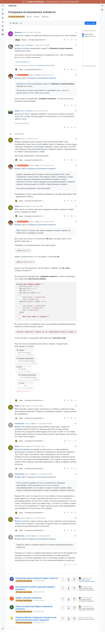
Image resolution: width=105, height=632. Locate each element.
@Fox (17, 209)
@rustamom (19, 48)
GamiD (17, 111)
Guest (28, 446)
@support (44, 149)
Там (16, 553)
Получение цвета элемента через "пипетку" (36, 578)
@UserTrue (19, 449)
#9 (76, 406)
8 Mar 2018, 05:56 (86, 587)
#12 (76, 474)
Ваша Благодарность (22, 62)
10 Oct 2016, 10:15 (86, 617)
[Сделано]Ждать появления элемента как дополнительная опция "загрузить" (35, 618)
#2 (76, 45)
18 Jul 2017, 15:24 (86, 597)
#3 (76, 75)
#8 (76, 221)
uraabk (17, 45)
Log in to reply (90, 23)
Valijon (17, 138)
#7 (76, 206)
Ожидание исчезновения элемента (42, 78)
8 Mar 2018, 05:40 (39, 592)
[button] (3, 628)
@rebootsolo (82, 580)
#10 (76, 423)
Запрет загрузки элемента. (28, 598)
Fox (16, 75)
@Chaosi (81, 599)
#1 (76, 32)
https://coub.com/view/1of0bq (45, 65)
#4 (76, 111)
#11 (76, 446)
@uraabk (18, 78)
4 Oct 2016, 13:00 (39, 622)
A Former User (19, 423)
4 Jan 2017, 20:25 (39, 611)
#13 (76, 518)
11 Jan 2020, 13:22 (32, 138)
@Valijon (18, 169)
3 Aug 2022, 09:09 (39, 581)
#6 (76, 165)
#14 (76, 536)
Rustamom (18, 32)
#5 (76, 138)
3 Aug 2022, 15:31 (86, 578)
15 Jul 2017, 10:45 (39, 600)
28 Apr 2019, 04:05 (34, 32)
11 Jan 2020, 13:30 (86, 606)
